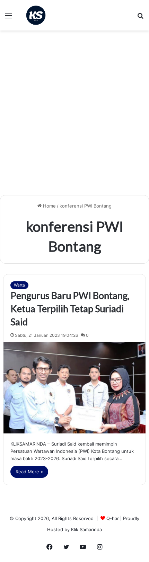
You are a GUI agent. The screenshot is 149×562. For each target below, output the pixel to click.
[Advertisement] (74, 115)
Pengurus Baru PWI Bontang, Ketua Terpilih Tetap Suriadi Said (69, 308)
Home (49, 206)
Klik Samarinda (86, 529)
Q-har (112, 518)
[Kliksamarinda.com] (35, 15)
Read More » (29, 471)
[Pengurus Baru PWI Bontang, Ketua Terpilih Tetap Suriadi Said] (74, 387)
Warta (19, 285)
